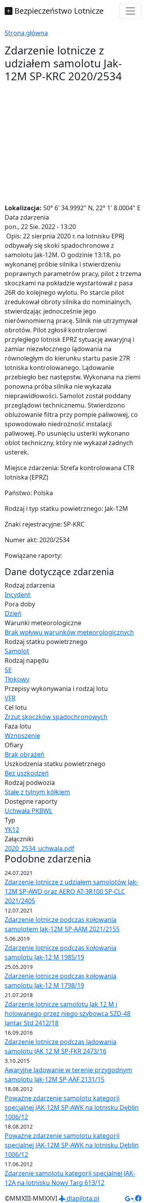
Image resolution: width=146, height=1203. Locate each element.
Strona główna (26, 33)
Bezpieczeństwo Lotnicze (58, 10)
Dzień (13, 613)
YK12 (12, 829)
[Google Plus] (130, 1198)
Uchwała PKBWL (28, 810)
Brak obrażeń (24, 754)
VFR (10, 698)
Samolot (17, 651)
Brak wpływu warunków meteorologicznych (69, 632)
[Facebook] (138, 1198)
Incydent (17, 594)
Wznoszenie (22, 735)
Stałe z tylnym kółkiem (37, 792)
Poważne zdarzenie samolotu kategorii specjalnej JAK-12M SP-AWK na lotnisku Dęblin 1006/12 (72, 1107)
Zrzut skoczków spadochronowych (56, 716)
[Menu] (130, 11)
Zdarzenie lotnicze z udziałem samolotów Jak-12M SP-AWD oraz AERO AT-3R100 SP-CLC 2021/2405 (71, 891)
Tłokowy (17, 679)
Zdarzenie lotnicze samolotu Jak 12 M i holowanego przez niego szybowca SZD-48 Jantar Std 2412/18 (67, 1013)
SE (8, 670)
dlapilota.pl (82, 1198)
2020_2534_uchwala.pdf (39, 848)
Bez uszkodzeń (27, 773)
